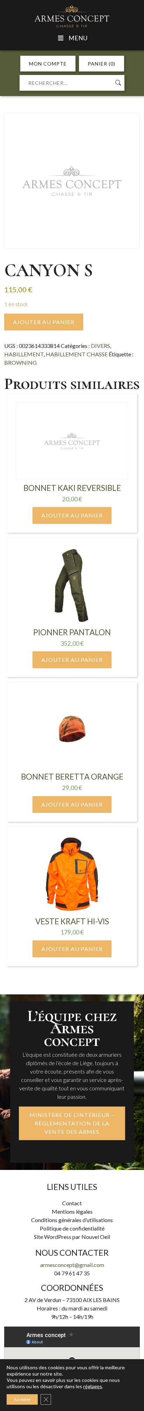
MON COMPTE (48, 64)
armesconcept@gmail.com (72, 1264)
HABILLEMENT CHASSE (77, 354)
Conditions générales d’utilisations (72, 1220)
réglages (92, 1386)
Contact (72, 1203)
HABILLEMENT (24, 354)
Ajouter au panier (43, 321)
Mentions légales (72, 1211)
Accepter (22, 1399)
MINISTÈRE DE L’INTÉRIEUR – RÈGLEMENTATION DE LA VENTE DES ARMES (71, 1123)
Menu (78, 38)
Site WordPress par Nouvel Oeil (72, 1236)
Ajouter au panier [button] (72, 515)
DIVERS (100, 345)
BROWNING (20, 362)
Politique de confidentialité (72, 1228)
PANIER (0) (101, 64)
